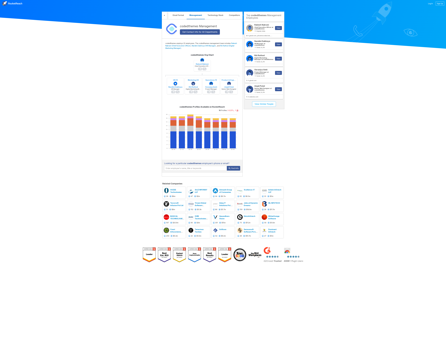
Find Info (235, 168)
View (278, 28)
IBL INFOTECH (274, 203)
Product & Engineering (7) (232, 80)
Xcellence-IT (249, 190)
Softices (222, 229)
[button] (164, 15)
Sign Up (440, 4)
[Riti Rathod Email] (249, 58)
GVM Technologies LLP (200, 218)
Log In (430, 4)
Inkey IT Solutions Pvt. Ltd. (225, 205)
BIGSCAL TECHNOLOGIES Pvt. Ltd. (177, 218)
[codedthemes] (171, 29)
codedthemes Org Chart (202, 55)
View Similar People (264, 104)
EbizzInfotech (249, 216)
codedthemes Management (198, 26)
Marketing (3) (193, 80)
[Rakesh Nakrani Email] (249, 28)
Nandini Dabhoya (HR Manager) (204, 46)
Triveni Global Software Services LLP (200, 205)
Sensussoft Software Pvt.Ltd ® (251, 231)
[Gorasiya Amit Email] (249, 72)
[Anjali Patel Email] (249, 89)
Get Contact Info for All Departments (199, 32)
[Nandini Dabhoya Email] (249, 44)
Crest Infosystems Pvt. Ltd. (175, 231)
